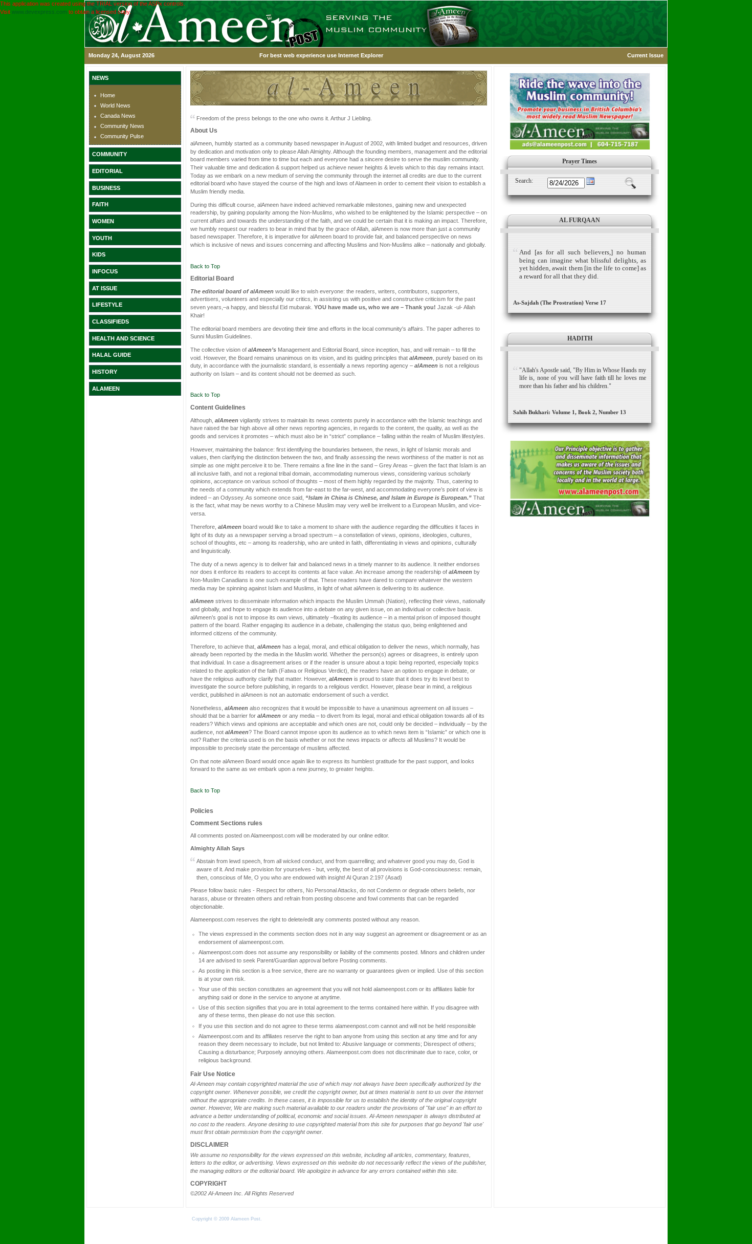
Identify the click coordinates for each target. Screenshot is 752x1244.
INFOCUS (105, 271)
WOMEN (103, 221)
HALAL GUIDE (111, 355)
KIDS (98, 254)
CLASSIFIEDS (110, 321)
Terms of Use (278, 1218)
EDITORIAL (107, 171)
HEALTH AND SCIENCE (123, 338)
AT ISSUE (104, 288)
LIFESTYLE (107, 305)
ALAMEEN (106, 388)
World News (115, 105)
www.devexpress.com (39, 12)
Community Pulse (122, 136)
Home (107, 95)
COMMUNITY (109, 154)
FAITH (100, 204)
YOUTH (102, 238)
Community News (122, 126)
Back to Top (205, 266)
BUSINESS (106, 188)
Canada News (118, 116)
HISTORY (104, 372)
